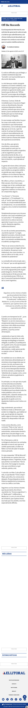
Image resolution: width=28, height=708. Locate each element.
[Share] (25, 697)
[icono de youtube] (3, 699)
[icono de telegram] (20, 699)
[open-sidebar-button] (2, 6)
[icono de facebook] (12, 699)
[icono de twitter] (7, 699)
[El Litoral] (14, 6)
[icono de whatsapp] (16, 699)
